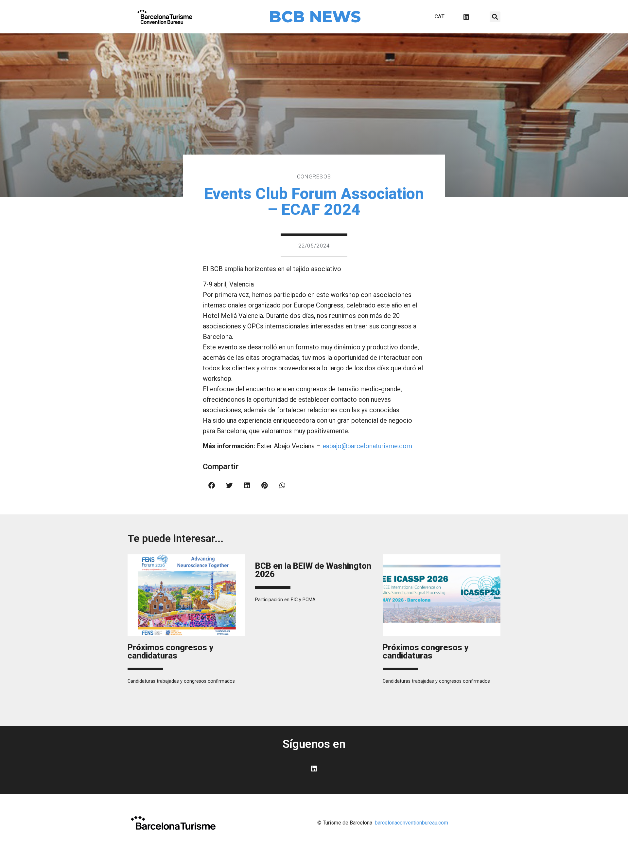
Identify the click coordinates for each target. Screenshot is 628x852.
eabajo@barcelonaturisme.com (367, 446)
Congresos (314, 177)
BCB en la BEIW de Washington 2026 (313, 570)
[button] (495, 16)
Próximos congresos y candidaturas (170, 651)
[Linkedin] (466, 16)
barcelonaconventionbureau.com (411, 823)
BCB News (315, 16)
